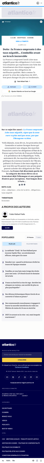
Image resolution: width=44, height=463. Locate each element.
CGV (3, 439)
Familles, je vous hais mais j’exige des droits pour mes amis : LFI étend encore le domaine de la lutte (22, 273)
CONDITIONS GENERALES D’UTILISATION (15, 455)
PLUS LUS (12, 244)
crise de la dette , (24, 190)
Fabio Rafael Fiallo (22, 81)
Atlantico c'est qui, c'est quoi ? (13, 394)
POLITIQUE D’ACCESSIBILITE (11, 447)
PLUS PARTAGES (32, 244)
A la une (13, 38)
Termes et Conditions (22, 367)
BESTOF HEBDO (7, 428)
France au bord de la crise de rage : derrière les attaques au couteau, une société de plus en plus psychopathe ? (23, 285)
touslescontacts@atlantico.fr (22, 383)
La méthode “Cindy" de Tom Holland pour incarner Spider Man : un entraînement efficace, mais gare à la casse (21, 253)
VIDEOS (4, 420)
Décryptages (21, 38)
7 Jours (38, 237)
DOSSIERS (5, 412)
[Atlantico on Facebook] (19, 377)
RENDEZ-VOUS (7, 416)
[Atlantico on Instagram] (31, 377)
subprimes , (12, 190)
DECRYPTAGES (7, 408)
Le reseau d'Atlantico (9, 395)
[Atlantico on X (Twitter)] (13, 377)
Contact (25, 395)
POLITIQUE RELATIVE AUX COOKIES (13, 451)
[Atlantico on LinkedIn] (25, 377)
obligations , (36, 190)
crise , (4, 190)
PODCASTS (5, 424)
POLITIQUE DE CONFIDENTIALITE (29, 443)
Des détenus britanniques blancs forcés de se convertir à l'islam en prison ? (22, 295)
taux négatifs (7, 193)
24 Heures (30, 237)
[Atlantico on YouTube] (36, 377)
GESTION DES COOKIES (9, 443)
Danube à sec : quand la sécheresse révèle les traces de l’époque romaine (22, 263)
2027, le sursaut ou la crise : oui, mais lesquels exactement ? (22, 316)
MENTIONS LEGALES (13, 439)
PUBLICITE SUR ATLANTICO (30, 439)
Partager (13, 87)
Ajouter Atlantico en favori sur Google (23, 91)
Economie (30, 38)
